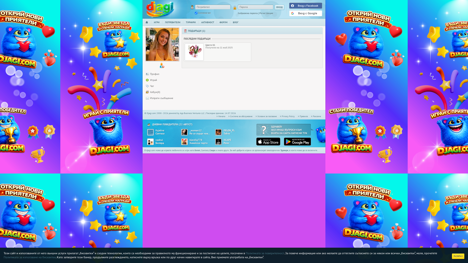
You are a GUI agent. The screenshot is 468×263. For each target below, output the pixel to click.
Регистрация (266, 13)
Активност (207, 22)
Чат (152, 86)
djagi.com (160, 9)
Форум (223, 22)
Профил (154, 74)
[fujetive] (150, 132)
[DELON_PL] (218, 132)
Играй (153, 80)
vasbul (159, 140)
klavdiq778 (196, 140)
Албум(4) (155, 92)
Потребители (172, 22)
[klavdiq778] (184, 141)
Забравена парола (248, 13)
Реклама (317, 116)
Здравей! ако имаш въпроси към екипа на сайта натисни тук (289, 130)
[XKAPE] (218, 141)
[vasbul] (150, 141)
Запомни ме (204, 13)
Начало (221, 116)
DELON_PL (229, 130)
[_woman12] (184, 132)
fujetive (160, 130)
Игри (157, 22)
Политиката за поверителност (265, 253)
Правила (304, 116)
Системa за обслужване (241, 116)
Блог (235, 22)
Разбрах (458, 256)
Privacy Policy (288, 116)
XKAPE (227, 140)
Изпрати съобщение (161, 98)
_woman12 (196, 130)
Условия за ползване (267, 116)
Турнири (191, 22)
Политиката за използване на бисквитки (30, 257)
